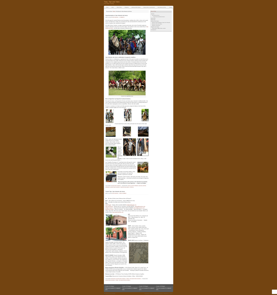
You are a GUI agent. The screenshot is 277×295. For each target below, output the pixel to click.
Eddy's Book (153, 19)
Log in (171, 293)
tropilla (132, 187)
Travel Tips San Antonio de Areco (122, 280)
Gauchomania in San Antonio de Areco (116, 15)
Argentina (113, 278)
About (112, 7)
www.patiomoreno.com (140, 206)
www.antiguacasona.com (139, 207)
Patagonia (127, 7)
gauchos (140, 185)
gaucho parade (134, 185)
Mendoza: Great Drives (156, 25)
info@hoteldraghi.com (131, 205)
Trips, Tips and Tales (112, 2)
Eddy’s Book (119, 7)
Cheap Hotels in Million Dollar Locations (159, 28)
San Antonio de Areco (162, 7)
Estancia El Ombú (109, 209)
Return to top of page (110, 293)
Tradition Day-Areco (124, 187)
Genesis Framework (158, 293)
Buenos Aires (153, 18)
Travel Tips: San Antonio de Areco (115, 191)
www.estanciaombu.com (117, 212)
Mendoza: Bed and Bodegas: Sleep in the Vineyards (161, 22)
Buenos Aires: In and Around (149, 7)
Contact (170, 7)
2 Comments (121, 17)
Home (107, 7)
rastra (144, 185)
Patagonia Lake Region (155, 26)
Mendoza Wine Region (136, 7)
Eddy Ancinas (115, 17)
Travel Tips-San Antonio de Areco (133, 278)
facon (129, 185)
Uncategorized (153, 29)
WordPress (166, 293)
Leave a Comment (122, 193)
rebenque (107, 187)
